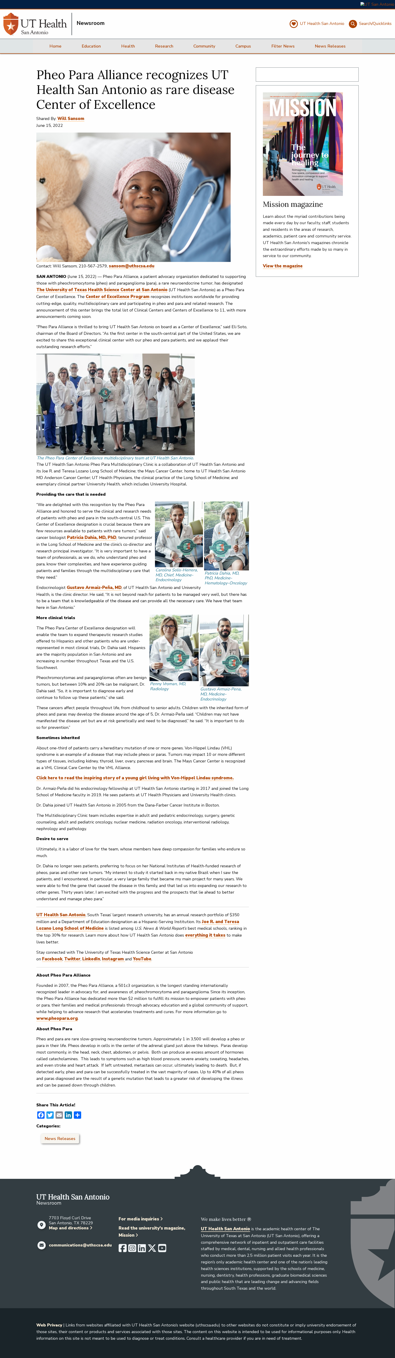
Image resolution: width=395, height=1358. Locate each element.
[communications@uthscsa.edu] (41, 1245)
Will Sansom (70, 119)
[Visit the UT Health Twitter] (152, 1250)
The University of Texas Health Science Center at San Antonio (102, 290)
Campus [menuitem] (243, 46)
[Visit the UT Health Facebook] (123, 1250)
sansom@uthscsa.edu (131, 266)
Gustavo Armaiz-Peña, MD (94, 588)
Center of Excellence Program (117, 297)
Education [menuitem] (91, 46)
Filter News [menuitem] (283, 46)
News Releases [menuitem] (330, 46)
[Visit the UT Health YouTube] (162, 1250)
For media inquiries (139, 1219)
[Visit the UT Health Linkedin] (142, 1250)
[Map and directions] (41, 1225)
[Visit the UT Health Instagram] (132, 1250)
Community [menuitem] (204, 46)
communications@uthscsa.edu (80, 1245)
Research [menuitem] (164, 46)
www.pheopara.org (57, 1018)
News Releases (60, 1139)
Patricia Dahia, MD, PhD (91, 538)
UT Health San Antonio (225, 1229)
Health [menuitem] (128, 46)
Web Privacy (49, 1325)
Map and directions (69, 1228)
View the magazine (283, 266)
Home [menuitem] (55, 46)
